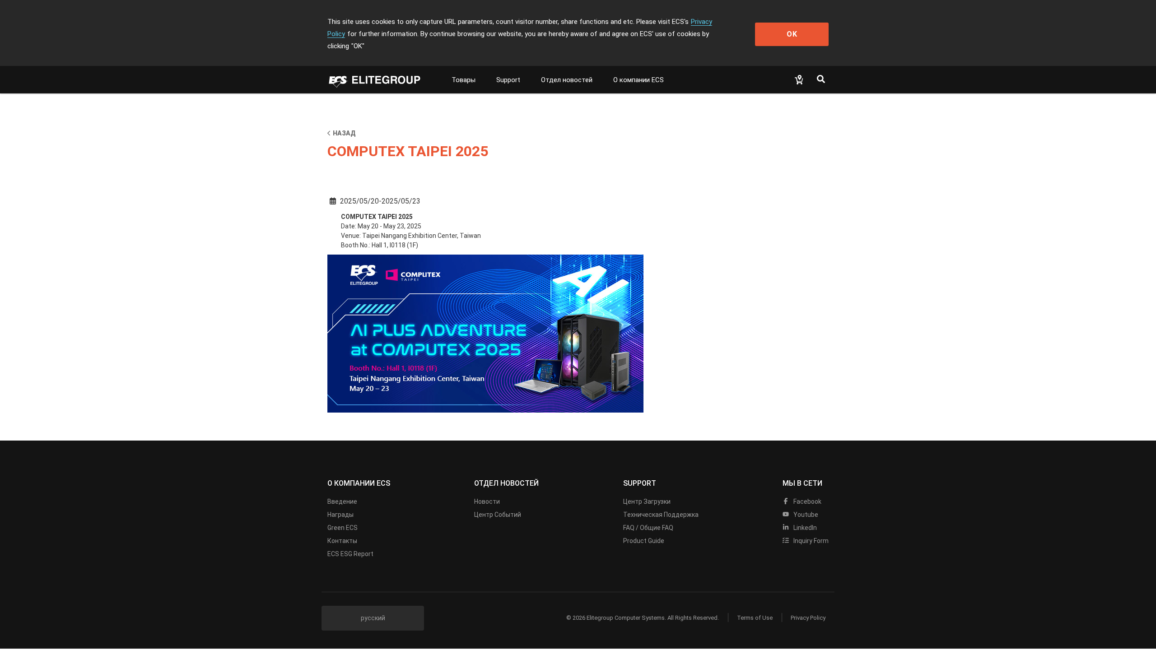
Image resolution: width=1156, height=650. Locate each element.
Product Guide (643, 540)
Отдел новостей (566, 80)
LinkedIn (804, 527)
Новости (487, 501)
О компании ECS (638, 80)
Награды (340, 514)
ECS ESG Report (350, 553)
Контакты (342, 540)
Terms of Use (755, 617)
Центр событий (497, 514)
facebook (806, 501)
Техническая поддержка (661, 514)
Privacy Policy (808, 617)
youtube (805, 514)
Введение (342, 501)
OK (792, 34)
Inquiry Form (810, 540)
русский (373, 618)
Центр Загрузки (647, 501)
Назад (344, 133)
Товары (463, 80)
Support (508, 80)
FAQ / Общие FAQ (648, 527)
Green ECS (342, 527)
